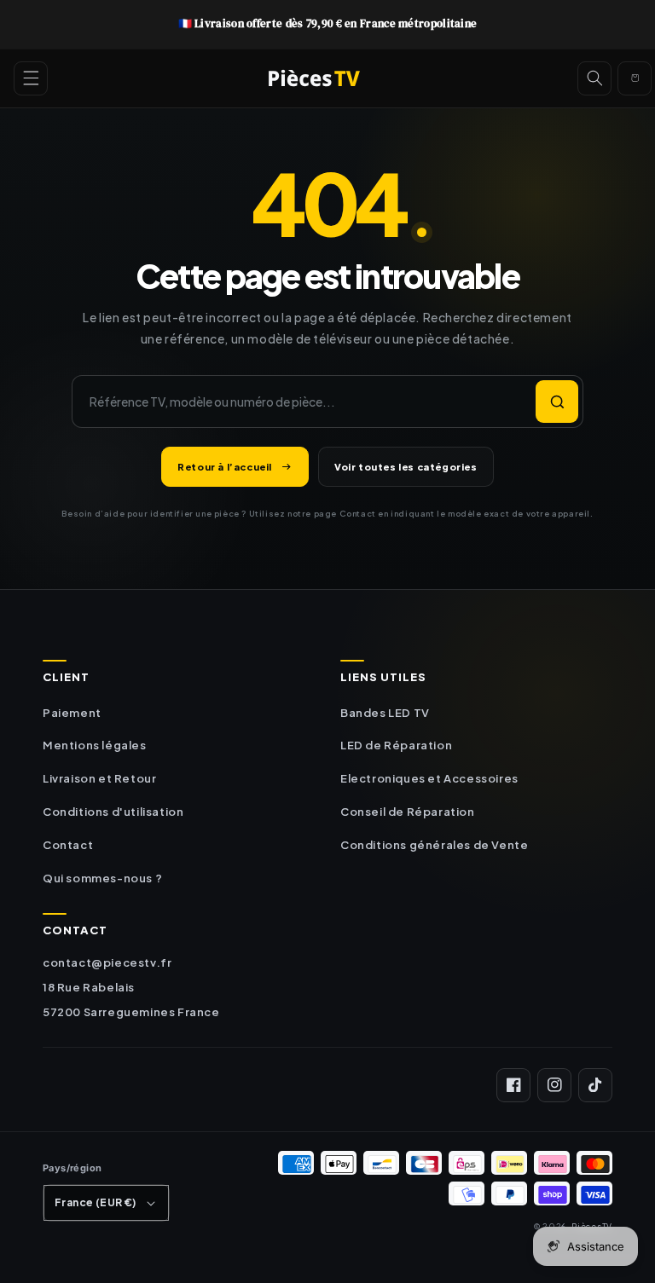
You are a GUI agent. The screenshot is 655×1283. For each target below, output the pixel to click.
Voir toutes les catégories (406, 466)
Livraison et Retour (99, 778)
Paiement (72, 713)
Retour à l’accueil (224, 466)
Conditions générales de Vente (434, 845)
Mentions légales (95, 745)
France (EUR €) (95, 1202)
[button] (31, 78)
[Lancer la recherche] (557, 401)
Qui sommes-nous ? (102, 878)
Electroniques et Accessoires (429, 778)
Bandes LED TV (385, 713)
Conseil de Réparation (407, 811)
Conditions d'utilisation (113, 811)
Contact (68, 845)
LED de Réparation (396, 745)
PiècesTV (591, 1226)
